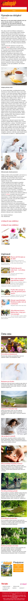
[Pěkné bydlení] (4, 583)
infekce (8, 47)
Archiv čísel (18, 571)
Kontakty (21, 588)
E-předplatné (6, 588)
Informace (5, 589)
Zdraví (6, 18)
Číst (18, 567)
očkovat (8, 194)
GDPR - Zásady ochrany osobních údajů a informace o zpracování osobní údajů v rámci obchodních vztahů (14, 599)
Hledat (14, 10)
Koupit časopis (18, 569)
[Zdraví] (23, 583)
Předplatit (18, 564)
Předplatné (16, 586)
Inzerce (15, 588)
